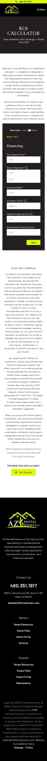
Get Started (25, 472)
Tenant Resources (23, 664)
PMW (35, 710)
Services (23, 643)
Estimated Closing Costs (21, 227)
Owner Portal (23, 636)
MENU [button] (42, 9)
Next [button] (33, 242)
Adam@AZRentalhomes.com (23, 602)
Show (34, 130)
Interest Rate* (15, 187)
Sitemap (18, 747)
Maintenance (23, 683)
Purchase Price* (16, 154)
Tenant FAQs (23, 670)
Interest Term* (15, 200)
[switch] (29, 130)
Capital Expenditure (18, 213)
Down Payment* (16, 167)
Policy (29, 747)
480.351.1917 (25, 1)
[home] (12, 9)
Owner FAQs (23, 630)
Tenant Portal (23, 676)
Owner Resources (23, 624)
